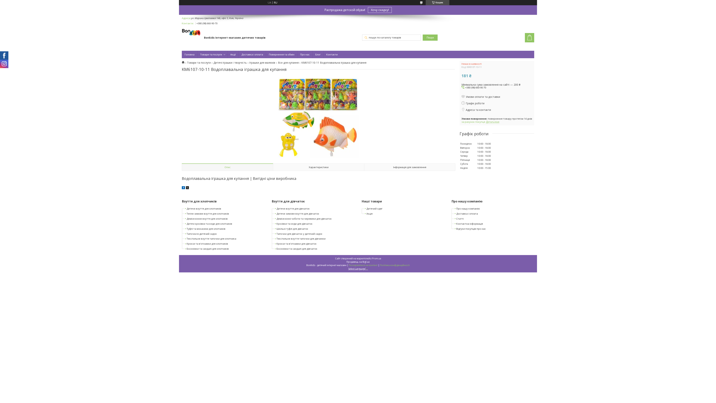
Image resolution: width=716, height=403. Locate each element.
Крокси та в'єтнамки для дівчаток (297, 243)
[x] (187, 188)
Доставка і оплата (252, 54)
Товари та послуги (211, 54)
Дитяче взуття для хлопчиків (204, 208)
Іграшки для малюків (262, 62)
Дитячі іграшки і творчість (230, 62)
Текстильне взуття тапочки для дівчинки (301, 238)
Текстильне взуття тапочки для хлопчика (211, 238)
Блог (318, 54)
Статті (460, 218)
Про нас (305, 54)
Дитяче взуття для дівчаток (293, 208)
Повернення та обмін (281, 54)
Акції (233, 54)
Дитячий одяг (374, 208)
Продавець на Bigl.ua (358, 261)
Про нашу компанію (468, 208)
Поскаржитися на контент (363, 265)
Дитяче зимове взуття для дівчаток (298, 213)
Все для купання (288, 62)
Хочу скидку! (380, 10)
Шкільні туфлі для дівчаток (292, 228)
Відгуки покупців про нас (471, 228)
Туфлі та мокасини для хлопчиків (206, 228)
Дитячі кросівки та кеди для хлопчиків (209, 223)
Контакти (332, 54)
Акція (369, 213)
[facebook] (183, 188)
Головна (189, 54)
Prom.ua (376, 258)
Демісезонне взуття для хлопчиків (207, 218)
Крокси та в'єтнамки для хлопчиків (207, 243)
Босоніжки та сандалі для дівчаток (297, 248)
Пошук (430, 37)
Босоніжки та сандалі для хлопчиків (208, 248)
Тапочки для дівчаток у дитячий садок (299, 233)
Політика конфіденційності (395, 265)
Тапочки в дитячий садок (202, 233)
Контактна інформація (469, 223)
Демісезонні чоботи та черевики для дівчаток (304, 218)
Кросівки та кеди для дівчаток (295, 223)
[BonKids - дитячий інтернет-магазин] (191, 32)
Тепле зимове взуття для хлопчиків (208, 213)
